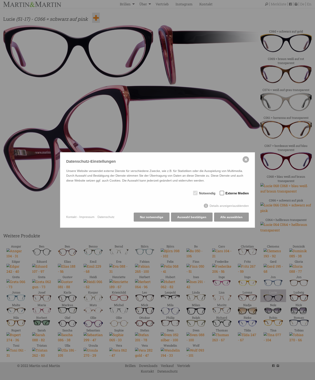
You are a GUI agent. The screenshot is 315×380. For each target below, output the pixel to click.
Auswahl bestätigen (191, 217)
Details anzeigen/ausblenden (229, 205)
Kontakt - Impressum (80, 217)
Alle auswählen (231, 217)
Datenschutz (106, 217)
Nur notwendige (151, 217)
